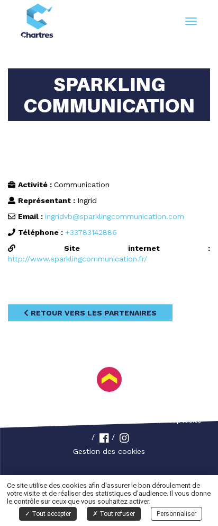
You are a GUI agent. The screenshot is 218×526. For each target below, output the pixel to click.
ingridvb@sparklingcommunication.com (114, 216)
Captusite (185, 420)
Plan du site (133, 420)
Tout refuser (116, 514)
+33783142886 (91, 232)
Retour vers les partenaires (93, 313)
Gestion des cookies (109, 451)
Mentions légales (68, 420)
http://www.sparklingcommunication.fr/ (77, 259)
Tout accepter (50, 514)
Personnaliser (176, 514)
